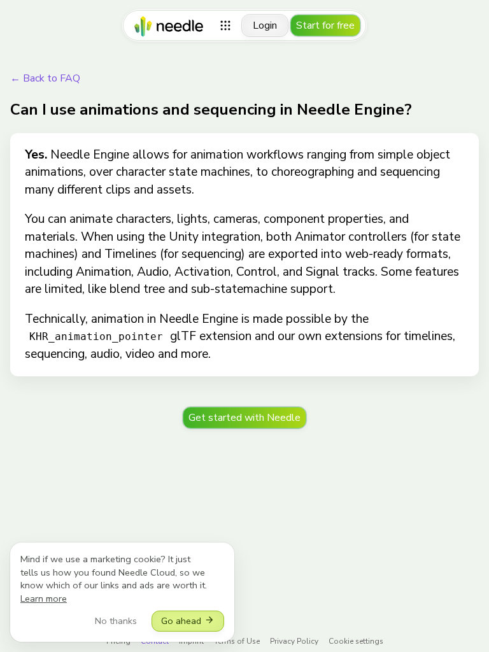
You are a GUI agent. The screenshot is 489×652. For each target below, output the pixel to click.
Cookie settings (356, 641)
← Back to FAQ (45, 78)
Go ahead (187, 620)
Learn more (43, 598)
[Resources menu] (225, 25)
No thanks (116, 620)
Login (265, 25)
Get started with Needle (244, 418)
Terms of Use (237, 641)
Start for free (325, 25)
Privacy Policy (294, 641)
